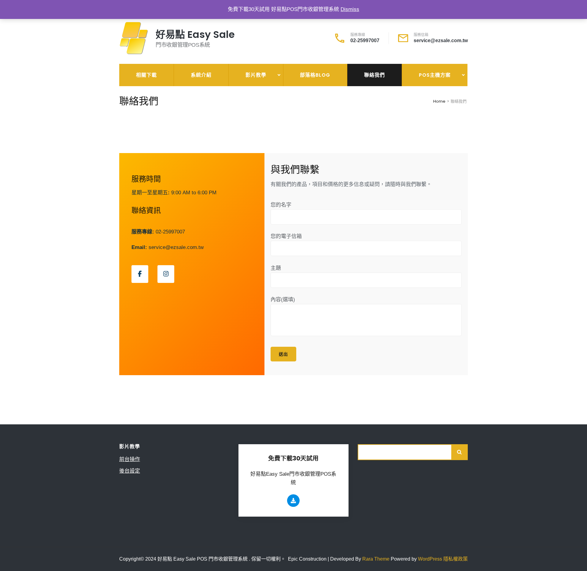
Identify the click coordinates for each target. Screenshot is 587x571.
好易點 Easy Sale (195, 34)
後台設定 (242, 107)
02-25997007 (364, 40)
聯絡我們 (374, 75)
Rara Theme (376, 559)
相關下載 (146, 75)
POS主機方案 (435, 75)
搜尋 (460, 452)
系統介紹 (201, 75)
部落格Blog (315, 75)
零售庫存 (415, 121)
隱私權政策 (455, 559)
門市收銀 (415, 93)
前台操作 (242, 93)
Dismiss (350, 9)
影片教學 (256, 75)
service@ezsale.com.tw (441, 40)
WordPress (430, 559)
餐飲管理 (415, 107)
